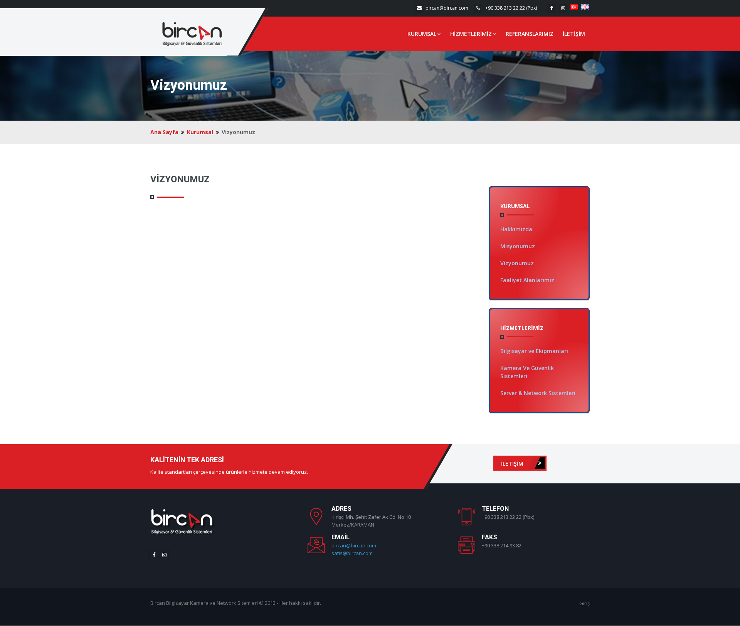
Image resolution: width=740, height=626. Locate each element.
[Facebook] (551, 8)
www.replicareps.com (477, 571)
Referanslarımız (529, 33)
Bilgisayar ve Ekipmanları (534, 351)
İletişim (574, 33)
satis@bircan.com (352, 553)
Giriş (584, 603)
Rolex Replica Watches (543, 563)
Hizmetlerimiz (471, 33)
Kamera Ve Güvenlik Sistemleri (527, 372)
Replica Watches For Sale (482, 563)
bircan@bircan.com (447, 8)
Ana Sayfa (164, 132)
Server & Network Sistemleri (537, 393)
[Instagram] (563, 8)
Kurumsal (421, 33)
